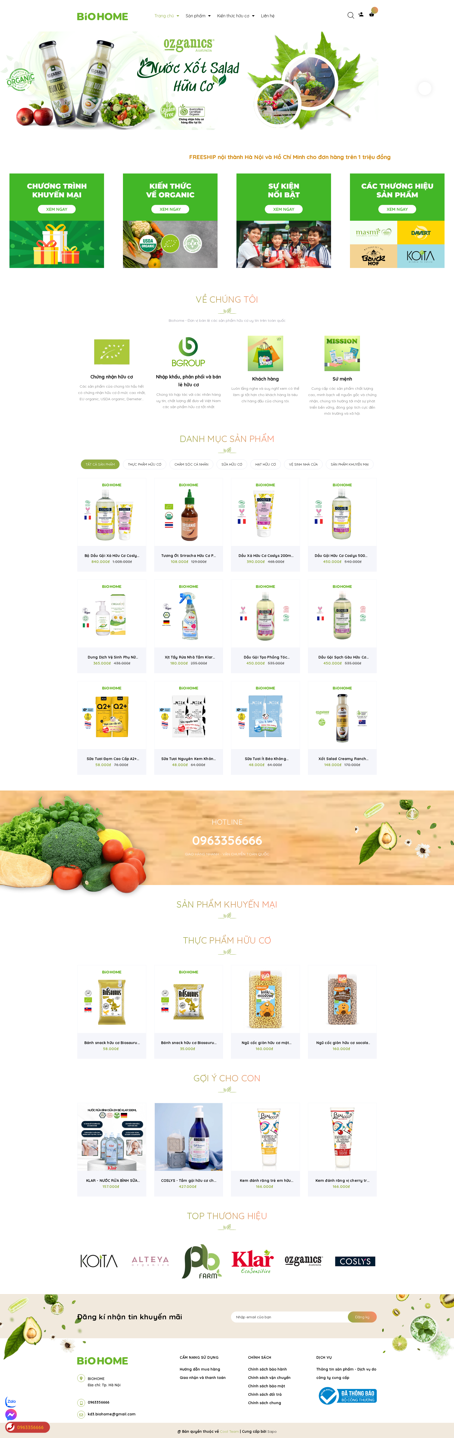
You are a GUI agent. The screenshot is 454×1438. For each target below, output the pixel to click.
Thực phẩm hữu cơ (227, 940)
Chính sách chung (264, 1402)
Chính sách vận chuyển (269, 1377)
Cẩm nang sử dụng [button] (199, 1357)
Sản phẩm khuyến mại (227, 904)
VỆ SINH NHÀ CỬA (303, 464)
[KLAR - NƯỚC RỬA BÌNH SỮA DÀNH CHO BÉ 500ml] (112, 1137)
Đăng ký (362, 1317)
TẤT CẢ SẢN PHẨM (100, 464)
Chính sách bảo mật (266, 1386)
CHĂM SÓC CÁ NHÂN (191, 464)
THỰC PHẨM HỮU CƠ (144, 464)
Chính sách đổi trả (265, 1394)
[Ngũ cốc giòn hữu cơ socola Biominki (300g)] (342, 999)
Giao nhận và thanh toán (203, 1377)
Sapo (272, 1431)
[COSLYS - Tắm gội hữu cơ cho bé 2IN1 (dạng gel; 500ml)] (188, 1137)
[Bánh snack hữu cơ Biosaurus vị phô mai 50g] (112, 999)
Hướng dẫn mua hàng (200, 1369)
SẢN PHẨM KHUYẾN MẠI (350, 464)
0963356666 (227, 840)
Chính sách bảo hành (267, 1369)
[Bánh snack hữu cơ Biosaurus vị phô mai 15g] (188, 999)
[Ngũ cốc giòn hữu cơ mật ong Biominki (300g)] (265, 999)
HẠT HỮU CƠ (265, 464)
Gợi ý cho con (226, 1078)
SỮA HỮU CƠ (231, 464)
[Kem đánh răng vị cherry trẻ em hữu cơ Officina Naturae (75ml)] (342, 1137)
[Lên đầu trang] (378, 1425)
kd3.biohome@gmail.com (112, 1414)
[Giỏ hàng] (373, 15)
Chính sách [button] (259, 1357)
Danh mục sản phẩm (227, 438)
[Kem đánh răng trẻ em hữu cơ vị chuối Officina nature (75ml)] (265, 1137)
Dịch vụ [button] (324, 1357)
